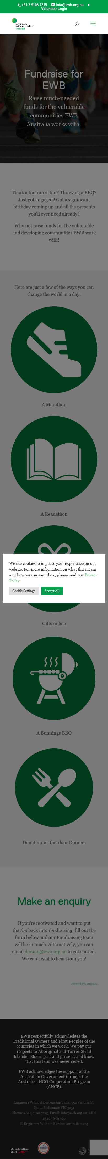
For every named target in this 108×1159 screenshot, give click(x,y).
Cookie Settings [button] (23, 591)
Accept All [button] (52, 591)
